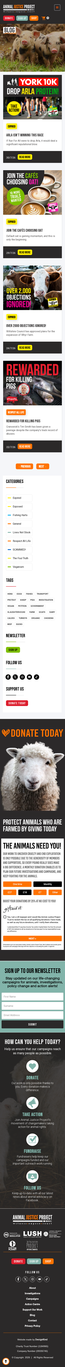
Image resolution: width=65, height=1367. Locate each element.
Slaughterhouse (16, 612)
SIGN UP (34, 1261)
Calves (11, 618)
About (32, 1288)
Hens (10, 594)
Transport (42, 594)
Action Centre (32, 1304)
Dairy (52, 612)
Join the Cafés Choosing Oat (24, 230)
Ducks (19, 624)
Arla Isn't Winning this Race (25, 135)
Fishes (29, 594)
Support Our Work (32, 1309)
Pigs (32, 600)
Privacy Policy (32, 1326)
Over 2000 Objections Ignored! (26, 326)
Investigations (32, 1293)
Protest (11, 600)
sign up (13, 650)
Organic (35, 618)
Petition (22, 606)
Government (37, 606)
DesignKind (41, 1339)
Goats (42, 612)
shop (34, 18)
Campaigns (32, 1298)
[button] (43, 18)
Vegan (10, 606)
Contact (32, 1320)
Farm (32, 612)
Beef (9, 624)
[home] (17, 9)
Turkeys (23, 618)
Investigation (46, 600)
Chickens (48, 618)
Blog (32, 1315)
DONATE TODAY (17, 703)
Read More (25, 157)
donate (9, 18)
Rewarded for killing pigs (23, 421)
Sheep (23, 600)
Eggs (19, 594)
